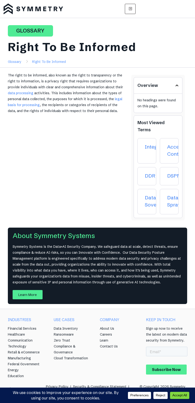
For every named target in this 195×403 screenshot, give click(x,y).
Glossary (14, 62)
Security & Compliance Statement (100, 386)
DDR (150, 176)
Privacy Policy (57, 386)
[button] (177, 85)
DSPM (174, 176)
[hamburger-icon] (130, 9)
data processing (20, 93)
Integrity (155, 147)
